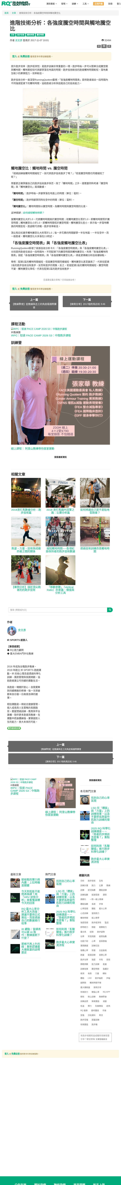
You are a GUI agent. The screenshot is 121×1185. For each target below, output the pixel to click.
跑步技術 (91, 881)
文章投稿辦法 (101, 1039)
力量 (97, 973)
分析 (82, 881)
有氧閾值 (84, 1024)
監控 (107, 922)
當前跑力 (95, 913)
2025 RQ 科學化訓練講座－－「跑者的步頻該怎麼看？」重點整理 (100, 834)
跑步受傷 (84, 1020)
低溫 (82, 1006)
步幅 (108, 978)
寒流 (101, 1015)
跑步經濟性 (96, 922)
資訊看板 (50, 4)
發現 (63, 4)
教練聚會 (103, 997)
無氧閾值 (95, 1001)
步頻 (101, 904)
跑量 (82, 955)
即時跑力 (84, 927)
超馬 (108, 1006)
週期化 (83, 899)
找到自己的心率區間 (100, 799)
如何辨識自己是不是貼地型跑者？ (94, 511)
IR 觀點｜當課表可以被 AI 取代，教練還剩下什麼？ (31, 933)
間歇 (93, 927)
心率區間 (84, 908)
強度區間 (84, 922)
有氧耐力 (84, 992)
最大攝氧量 (85, 987)
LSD (89, 978)
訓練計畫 (84, 885)
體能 (93, 908)
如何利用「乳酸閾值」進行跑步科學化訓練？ (100, 848)
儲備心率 (84, 950)
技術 (108, 959)
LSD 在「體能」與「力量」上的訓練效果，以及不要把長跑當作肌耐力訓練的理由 (100, 815)
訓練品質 (84, 1001)
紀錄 (92, 932)
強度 (93, 959)
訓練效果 (84, 969)
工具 (84, 4)
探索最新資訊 (60, 457)
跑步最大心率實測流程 (100, 860)
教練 (108, 885)
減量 (105, 1001)
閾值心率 (95, 992)
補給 (104, 973)
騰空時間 (95, 969)
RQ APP (106, 992)
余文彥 (18, 40)
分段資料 (91, 1015)
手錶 (104, 1010)
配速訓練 (91, 955)
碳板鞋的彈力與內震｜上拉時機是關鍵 (30, 882)
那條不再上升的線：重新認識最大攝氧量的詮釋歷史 (30, 948)
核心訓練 (91, 997)
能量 (105, 964)
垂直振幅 (103, 941)
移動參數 (84, 964)
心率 (93, 941)
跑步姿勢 (101, 932)
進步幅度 (99, 978)
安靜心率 (103, 955)
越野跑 (83, 983)
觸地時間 (84, 918)
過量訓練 (95, 1020)
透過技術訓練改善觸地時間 (94, 550)
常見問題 (91, 936)
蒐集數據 (84, 945)
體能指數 (84, 904)
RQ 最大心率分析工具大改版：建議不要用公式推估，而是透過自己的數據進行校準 (30, 916)
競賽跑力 (103, 927)
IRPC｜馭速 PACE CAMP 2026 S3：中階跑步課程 (41, 335)
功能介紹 (84, 941)
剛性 (82, 997)
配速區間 (95, 895)
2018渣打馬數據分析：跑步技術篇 (26, 511)
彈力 (90, 1006)
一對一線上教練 (96, 899)
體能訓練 (103, 890)
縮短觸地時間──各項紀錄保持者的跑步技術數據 (60, 550)
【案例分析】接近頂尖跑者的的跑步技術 (26, 589)
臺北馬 (83, 932)
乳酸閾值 (99, 1006)
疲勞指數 (103, 936)
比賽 (101, 885)
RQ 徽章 (84, 1010)
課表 (105, 895)
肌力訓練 (95, 964)
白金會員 (103, 950)
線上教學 (95, 918)
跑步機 (94, 1024)
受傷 (82, 1015)
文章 (14, 13)
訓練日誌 (95, 945)
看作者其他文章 (14, 728)
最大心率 (103, 908)
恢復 (93, 950)
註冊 (110, 4)
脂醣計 (106, 969)
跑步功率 (84, 959)
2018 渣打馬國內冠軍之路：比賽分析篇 (60, 511)
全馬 (101, 881)
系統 (93, 904)
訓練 (74, 4)
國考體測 (95, 1010)
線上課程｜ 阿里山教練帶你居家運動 (32, 448)
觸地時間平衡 (95, 983)
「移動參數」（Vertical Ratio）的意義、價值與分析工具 (60, 590)
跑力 (93, 885)
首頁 (6, 13)
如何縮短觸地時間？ (33, 213)
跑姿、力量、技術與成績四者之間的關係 (26, 550)
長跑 (90, 973)
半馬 (101, 959)
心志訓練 (84, 913)
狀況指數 (91, 890)
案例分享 (97, 987)
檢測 (82, 973)
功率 (82, 936)
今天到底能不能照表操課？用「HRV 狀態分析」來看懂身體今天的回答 (30, 897)
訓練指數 (84, 895)
